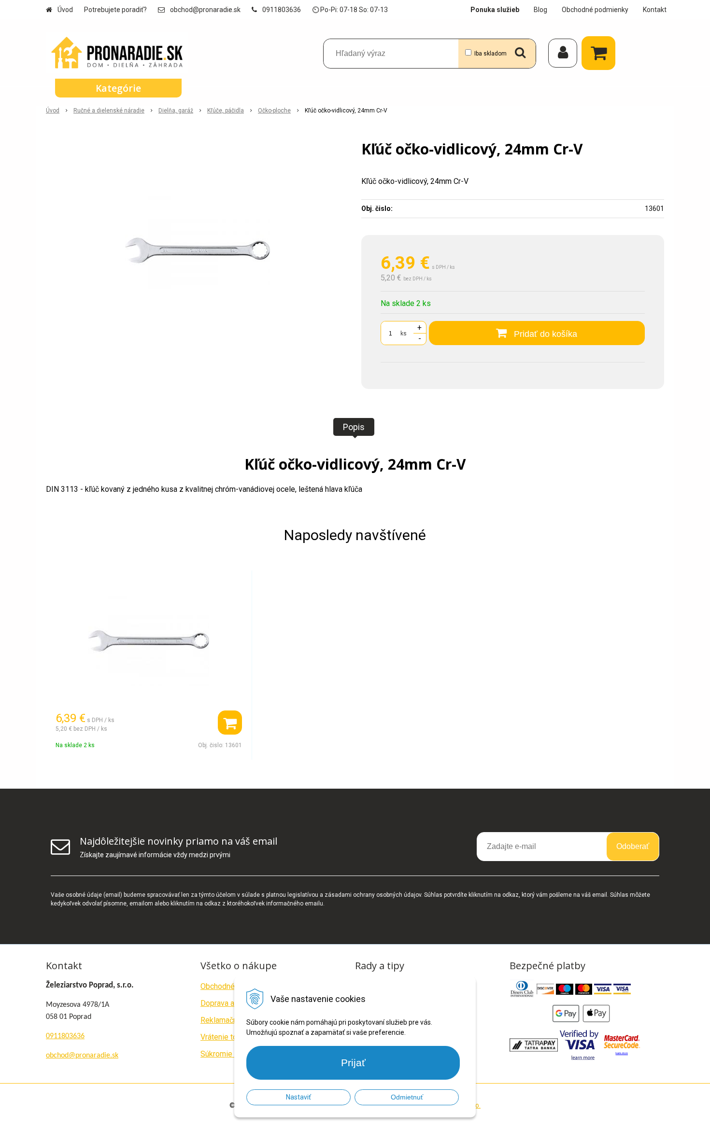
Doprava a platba (228, 1003)
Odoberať (632, 846)
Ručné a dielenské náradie (108, 110)
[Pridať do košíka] (230, 722)
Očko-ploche (274, 110)
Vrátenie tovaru (225, 1037)
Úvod (65, 10)
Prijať (353, 1062)
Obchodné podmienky (595, 10)
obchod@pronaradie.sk (205, 10)
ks (403, 333)
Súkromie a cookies (233, 1053)
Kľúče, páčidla (225, 110)
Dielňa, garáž (175, 110)
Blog (540, 10)
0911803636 (281, 10)
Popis (354, 427)
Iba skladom (490, 53)
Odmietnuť (407, 1097)
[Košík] (601, 53)
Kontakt (655, 10)
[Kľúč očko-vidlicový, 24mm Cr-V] (197, 250)
